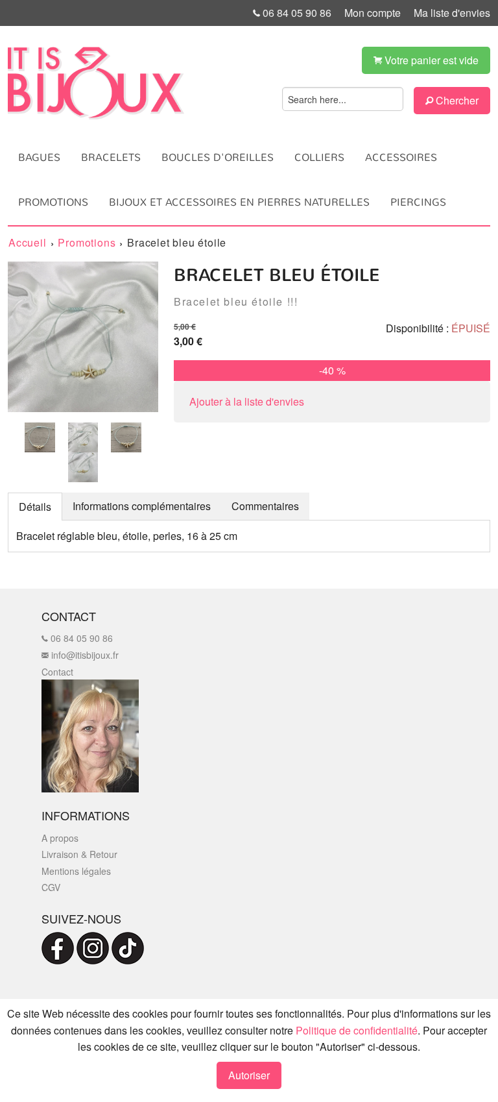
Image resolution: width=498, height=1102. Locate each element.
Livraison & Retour (79, 854)
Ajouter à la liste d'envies (246, 401)
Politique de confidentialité (357, 1030)
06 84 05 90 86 (295, 12)
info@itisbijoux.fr (84, 654)
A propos (60, 837)
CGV (51, 887)
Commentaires (265, 505)
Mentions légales (76, 870)
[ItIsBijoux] (96, 83)
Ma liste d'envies (452, 12)
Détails (35, 506)
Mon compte (372, 12)
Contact (57, 671)
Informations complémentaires (142, 505)
